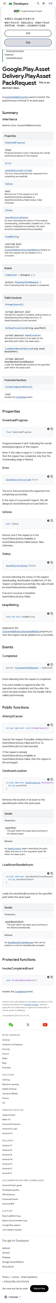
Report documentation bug (14, 1220)
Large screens (8, 1115)
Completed (11, 275)
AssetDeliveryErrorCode (18, 170)
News (4, 1058)
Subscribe (39, 1288)
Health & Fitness (9, 1089)
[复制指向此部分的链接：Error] (12, 468)
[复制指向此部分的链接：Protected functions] (38, 960)
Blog (4, 1063)
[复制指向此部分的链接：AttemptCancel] (25, 716)
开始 (28, 42)
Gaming (6, 1079)
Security (6, 1049)
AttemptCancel (13, 304)
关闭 (28, 33)
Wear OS (6, 1119)
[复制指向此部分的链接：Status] (13, 554)
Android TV (7, 1133)
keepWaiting (12, 236)
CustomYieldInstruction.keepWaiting (22, 250)
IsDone (9, 183)
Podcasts (6, 1067)
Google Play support (11, 1225)
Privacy (5, 1098)
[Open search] (38, 3)
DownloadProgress (15, 142)
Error (8, 163)
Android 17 (7, 1145)
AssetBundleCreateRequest (21, 942)
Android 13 (7, 1164)
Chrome (6, 1252)
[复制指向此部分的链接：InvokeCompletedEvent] (36, 968)
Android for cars (9, 1128)
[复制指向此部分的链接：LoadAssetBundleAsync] (36, 865)
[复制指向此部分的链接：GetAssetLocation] (29, 771)
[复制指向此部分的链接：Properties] (23, 411)
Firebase (6, 1257)
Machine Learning (10, 1084)
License (15, 1277)
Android (6, 1040)
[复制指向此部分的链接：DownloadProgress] (30, 420)
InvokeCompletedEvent (17, 386)
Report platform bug (11, 1216)
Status (8, 210)
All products (8, 1266)
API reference (8, 1194)
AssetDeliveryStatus (16, 217)
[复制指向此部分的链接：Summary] (21, 113)
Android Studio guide (12, 1185)
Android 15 (7, 1154)
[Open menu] (4, 3)
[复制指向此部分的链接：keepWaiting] (21, 605)
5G (3, 1102)
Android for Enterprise (12, 1044)
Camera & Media (10, 1093)
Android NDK (8, 1203)
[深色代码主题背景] (48, 429)
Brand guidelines (29, 1277)
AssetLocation (33, 335)
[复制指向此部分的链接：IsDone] (15, 512)
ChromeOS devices (11, 1124)
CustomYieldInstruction (16, 97)
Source (5, 1053)
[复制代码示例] (52, 429)
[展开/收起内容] (6, 61)
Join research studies (11, 1229)
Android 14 (7, 1159)
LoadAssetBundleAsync (17, 348)
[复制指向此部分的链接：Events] (16, 647)
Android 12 (7, 1168)
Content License (31, 1004)
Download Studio (10, 1199)
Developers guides (10, 1190)
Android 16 (7, 1150)
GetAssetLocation (15, 328)
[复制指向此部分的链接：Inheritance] (20, 119)
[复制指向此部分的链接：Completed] (20, 656)
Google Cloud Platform (13, 1262)
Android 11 (7, 1173)
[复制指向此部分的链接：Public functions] (32, 707)
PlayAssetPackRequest (27, 282)
